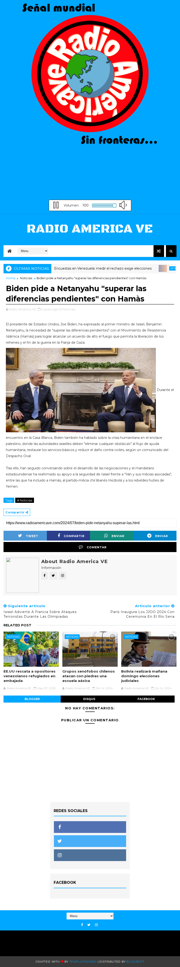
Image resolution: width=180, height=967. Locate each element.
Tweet (32, 536)
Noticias (26, 278)
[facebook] (82, 925)
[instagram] (96, 925)
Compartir (74, 536)
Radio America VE (90, 229)
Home (10, 278)
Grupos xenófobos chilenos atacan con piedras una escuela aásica (88, 676)
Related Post (17, 625)
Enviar (118, 536)
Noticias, (69, 309)
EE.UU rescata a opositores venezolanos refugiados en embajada (30, 676)
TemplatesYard (83, 961)
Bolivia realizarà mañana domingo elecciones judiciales (144, 676)
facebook (146, 699)
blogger (32, 699)
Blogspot (135, 961)
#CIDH (162, 268)
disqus (89, 699)
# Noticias (24, 500)
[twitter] (89, 925)
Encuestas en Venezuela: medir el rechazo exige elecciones (90, 268)
